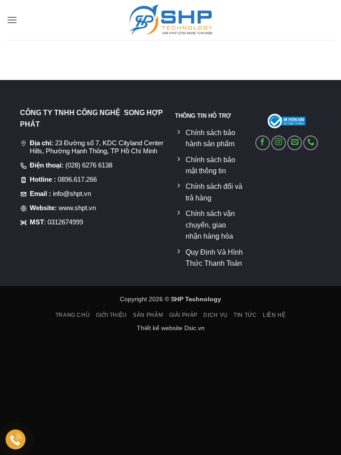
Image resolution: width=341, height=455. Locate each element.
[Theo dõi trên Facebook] (262, 143)
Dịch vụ (215, 315)
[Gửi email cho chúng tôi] (294, 143)
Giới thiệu (111, 315)
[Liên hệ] (16, 440)
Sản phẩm (148, 315)
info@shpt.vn (72, 193)
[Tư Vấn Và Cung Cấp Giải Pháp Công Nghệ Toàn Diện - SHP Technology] (170, 20)
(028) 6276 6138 (88, 165)
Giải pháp (183, 315)
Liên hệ (274, 315)
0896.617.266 (77, 179)
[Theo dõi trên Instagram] (278, 143)
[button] (12, 20)
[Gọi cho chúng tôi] (310, 143)
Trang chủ (73, 315)
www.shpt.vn (77, 208)
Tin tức (245, 315)
